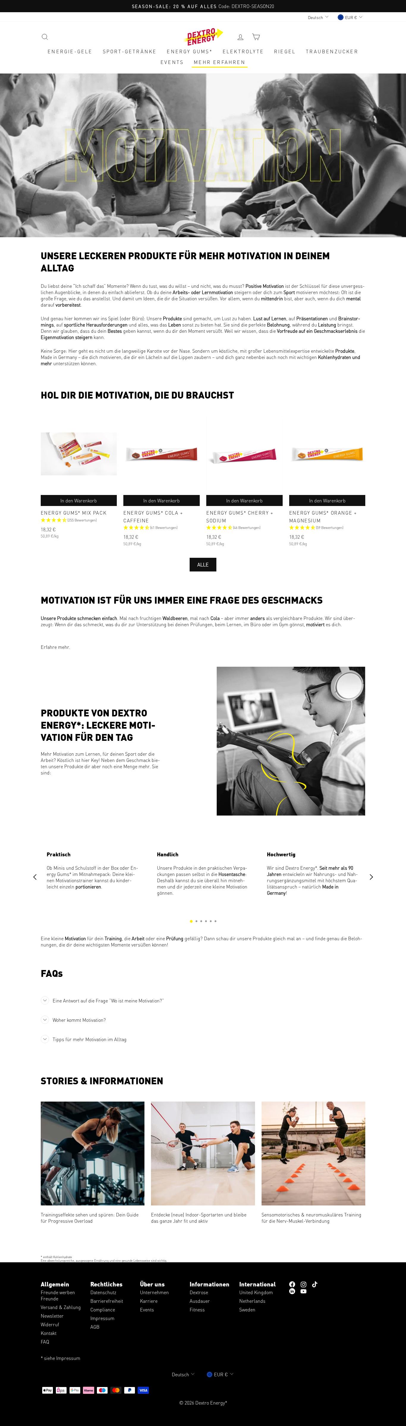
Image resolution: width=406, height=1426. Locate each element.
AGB (95, 1327)
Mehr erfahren (220, 62)
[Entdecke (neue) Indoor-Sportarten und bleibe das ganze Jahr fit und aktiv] (203, 1154)
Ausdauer (200, 1301)
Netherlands (252, 1301)
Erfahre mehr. (55, 647)
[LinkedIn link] (292, 1290)
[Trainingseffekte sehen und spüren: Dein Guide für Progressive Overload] (93, 1154)
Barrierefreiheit (106, 1301)
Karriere (149, 1301)
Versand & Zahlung (61, 1307)
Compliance (102, 1309)
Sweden (247, 1309)
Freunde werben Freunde (58, 1295)
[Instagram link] (303, 1283)
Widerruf (50, 1324)
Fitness (197, 1309)
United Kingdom (256, 1292)
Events (172, 62)
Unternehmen (154, 1292)
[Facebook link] (292, 1283)
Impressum (102, 1318)
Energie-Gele (70, 51)
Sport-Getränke (130, 51)
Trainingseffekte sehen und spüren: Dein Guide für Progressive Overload (90, 1217)
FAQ (45, 1341)
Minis (59, 868)
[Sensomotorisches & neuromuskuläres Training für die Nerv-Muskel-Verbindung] (314, 1154)
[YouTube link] (303, 1290)
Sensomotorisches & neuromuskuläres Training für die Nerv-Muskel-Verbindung (311, 1217)
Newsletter (52, 1316)
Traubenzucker (332, 51)
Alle (203, 564)
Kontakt (48, 1333)
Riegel (285, 51)
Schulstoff (85, 868)
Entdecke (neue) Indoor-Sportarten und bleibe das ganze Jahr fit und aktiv (198, 1217)
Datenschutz (103, 1292)
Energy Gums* (189, 51)
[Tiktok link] (315, 1283)
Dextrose (199, 1292)
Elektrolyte (243, 51)
